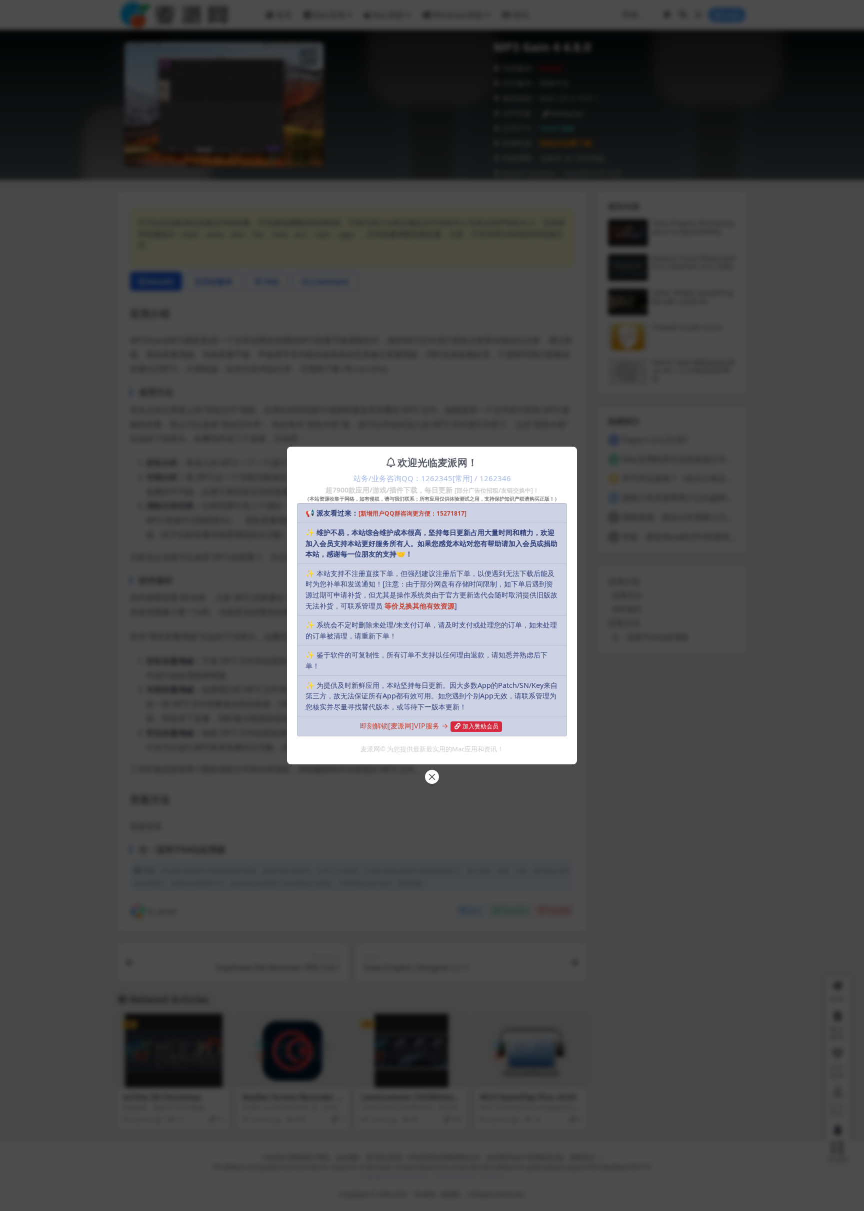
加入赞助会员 (480, 726)
